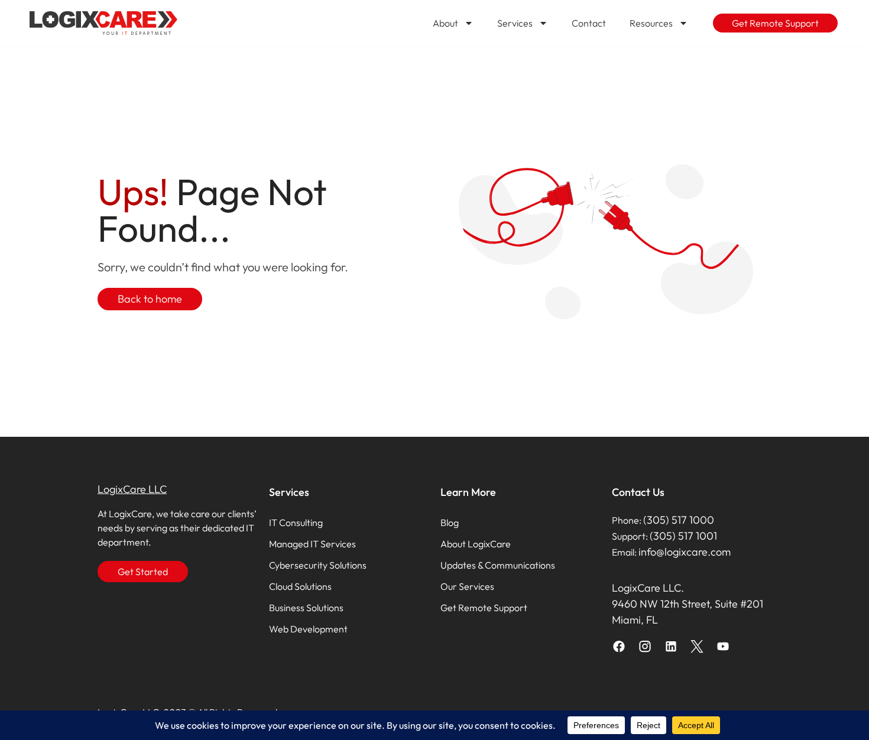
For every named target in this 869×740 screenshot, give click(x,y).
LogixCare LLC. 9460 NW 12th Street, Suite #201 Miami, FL (687, 604)
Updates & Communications (497, 565)
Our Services (467, 586)
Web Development (308, 629)
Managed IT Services (312, 544)
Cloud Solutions (300, 586)
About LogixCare (475, 544)
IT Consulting (296, 522)
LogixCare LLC (132, 489)
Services (515, 23)
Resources (651, 23)
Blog (449, 522)
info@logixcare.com (684, 552)
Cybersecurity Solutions (318, 565)
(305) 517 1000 (678, 520)
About (445, 23)
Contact (589, 23)
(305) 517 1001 (683, 536)
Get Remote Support (483, 608)
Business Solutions (306, 608)
